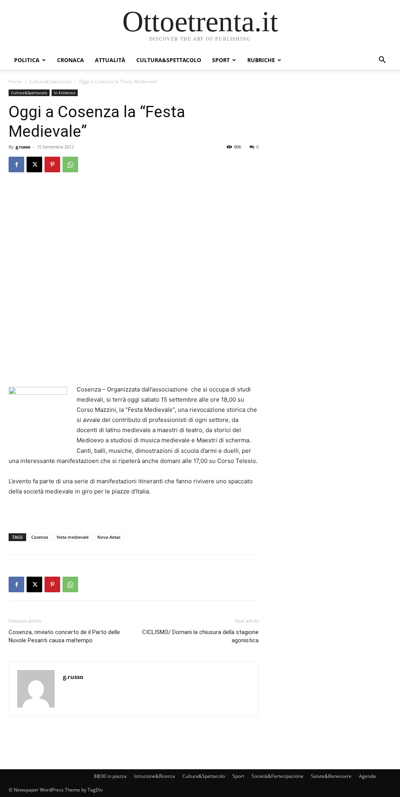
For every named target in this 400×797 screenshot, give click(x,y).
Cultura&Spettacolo (168, 60)
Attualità (110, 60)
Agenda (367, 776)
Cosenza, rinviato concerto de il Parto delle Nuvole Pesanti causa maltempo (64, 636)
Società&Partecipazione (278, 776)
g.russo (23, 147)
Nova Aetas (108, 537)
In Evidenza (64, 92)
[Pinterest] (52, 164)
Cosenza (39, 537)
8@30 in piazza (110, 776)
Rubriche (261, 60)
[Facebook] (16, 164)
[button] (382, 60)
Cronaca (70, 60)
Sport (221, 60)
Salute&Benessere (331, 776)
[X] (34, 164)
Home (15, 81)
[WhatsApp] (70, 164)
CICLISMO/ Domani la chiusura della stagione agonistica (200, 636)
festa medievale (73, 537)
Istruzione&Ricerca (154, 776)
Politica (26, 60)
